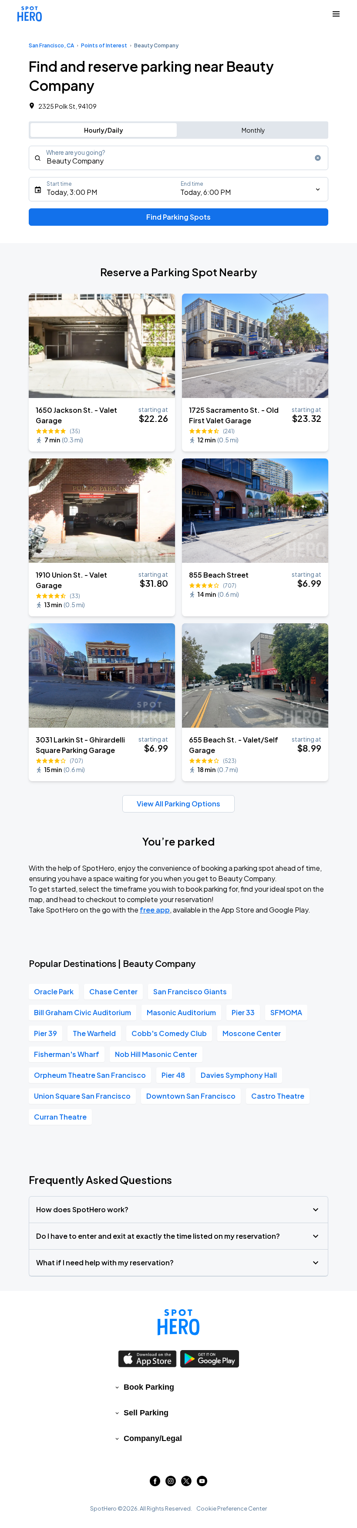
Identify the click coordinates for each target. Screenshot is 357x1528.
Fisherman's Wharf (66, 1054)
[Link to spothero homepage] (178, 1322)
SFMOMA (286, 1012)
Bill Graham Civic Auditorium (82, 1012)
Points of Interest (104, 45)
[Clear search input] (317, 157)
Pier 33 (243, 1012)
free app (155, 909)
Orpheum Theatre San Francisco (90, 1075)
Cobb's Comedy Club (169, 1033)
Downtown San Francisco (191, 1095)
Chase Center (113, 991)
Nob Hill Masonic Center (156, 1054)
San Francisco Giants (190, 991)
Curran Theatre (60, 1116)
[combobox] (178, 158)
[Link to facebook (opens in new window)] (155, 1483)
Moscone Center (251, 1033)
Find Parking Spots (178, 216)
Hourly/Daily (103, 130)
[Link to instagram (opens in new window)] (170, 1483)
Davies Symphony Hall (239, 1075)
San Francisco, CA (51, 45)
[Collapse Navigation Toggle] (336, 14)
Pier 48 (173, 1075)
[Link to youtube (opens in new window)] (202, 1483)
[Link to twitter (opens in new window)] (186, 1483)
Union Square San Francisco (82, 1095)
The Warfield (94, 1033)
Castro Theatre (277, 1095)
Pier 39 (45, 1033)
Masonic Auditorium (181, 1012)
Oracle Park (54, 991)
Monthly (253, 130)
